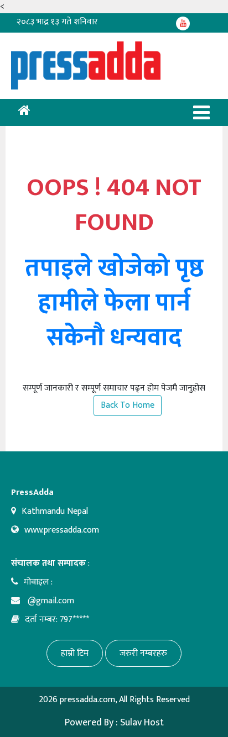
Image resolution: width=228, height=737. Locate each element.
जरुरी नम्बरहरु (143, 653)
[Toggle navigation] (201, 112)
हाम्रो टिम (75, 653)
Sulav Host (142, 722)
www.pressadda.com (61, 530)
